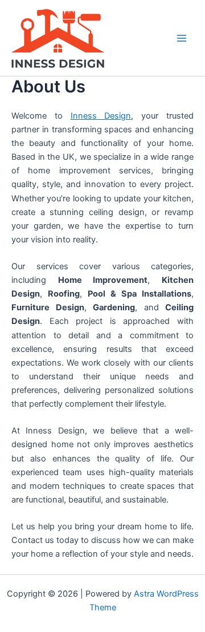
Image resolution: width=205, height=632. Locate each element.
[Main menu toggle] (182, 38)
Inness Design (101, 116)
